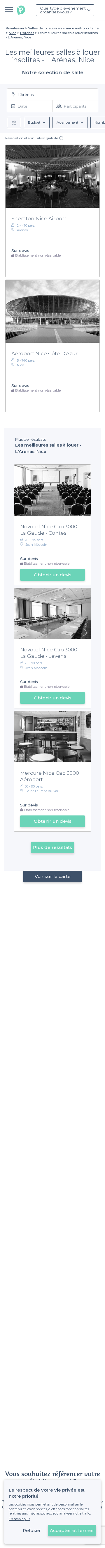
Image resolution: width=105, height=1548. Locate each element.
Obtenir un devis (52, 574)
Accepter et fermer (72, 1530)
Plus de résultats (52, 847)
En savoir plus (19, 1519)
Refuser (32, 1530)
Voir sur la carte (53, 876)
